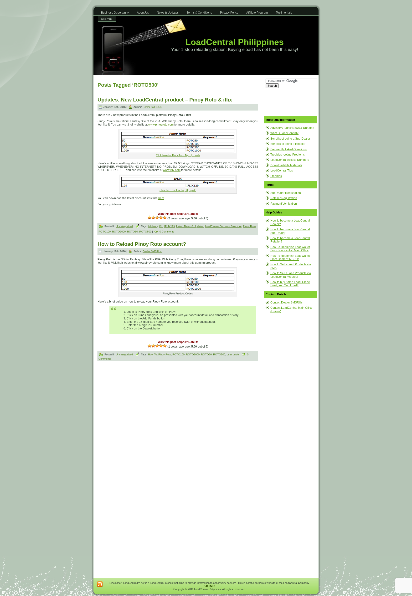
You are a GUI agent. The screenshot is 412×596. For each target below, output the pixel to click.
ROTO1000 (119, 231)
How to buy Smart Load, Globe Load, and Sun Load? (290, 283)
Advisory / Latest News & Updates (292, 128)
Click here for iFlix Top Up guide (178, 190)
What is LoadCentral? (284, 133)
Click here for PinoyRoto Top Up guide (178, 155)
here (161, 198)
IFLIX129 (169, 226)
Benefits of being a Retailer (287, 144)
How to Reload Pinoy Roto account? (142, 244)
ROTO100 (104, 231)
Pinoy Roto (249, 226)
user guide (233, 354)
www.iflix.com (171, 170)
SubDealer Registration (285, 193)
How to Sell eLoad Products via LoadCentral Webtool (290, 275)
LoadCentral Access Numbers (289, 160)
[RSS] (100, 584)
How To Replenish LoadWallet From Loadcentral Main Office (290, 248)
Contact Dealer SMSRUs (286, 302)
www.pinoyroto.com (161, 124)
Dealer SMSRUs (152, 107)
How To (152, 354)
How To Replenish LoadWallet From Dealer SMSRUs (290, 257)
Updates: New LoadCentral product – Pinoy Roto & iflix (165, 100)
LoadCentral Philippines (234, 42)
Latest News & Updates (190, 226)
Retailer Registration (283, 198)
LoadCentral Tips (281, 170)
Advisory (153, 226)
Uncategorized (124, 226)
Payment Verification (283, 203)
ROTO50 (132, 231)
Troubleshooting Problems (287, 154)
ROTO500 (145, 231)
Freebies (276, 176)
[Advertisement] (138, 400)
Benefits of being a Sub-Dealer (290, 138)
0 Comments (167, 231)
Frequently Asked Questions (288, 149)
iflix (161, 226)
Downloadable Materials (286, 165)
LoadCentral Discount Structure (223, 226)
